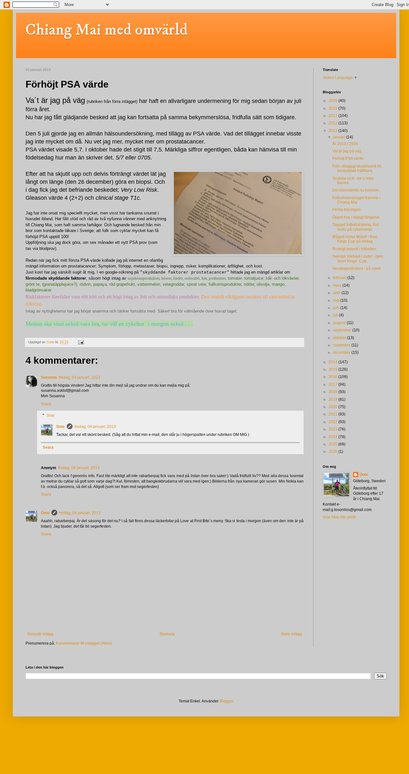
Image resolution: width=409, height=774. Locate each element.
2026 (333, 451)
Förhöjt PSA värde (348, 158)
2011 (333, 115)
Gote (60, 426)
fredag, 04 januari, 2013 (79, 377)
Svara (46, 404)
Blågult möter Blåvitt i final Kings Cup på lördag (354, 239)
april (337, 292)
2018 (333, 392)
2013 (333, 130)
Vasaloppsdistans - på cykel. (357, 268)
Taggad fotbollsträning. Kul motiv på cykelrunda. (355, 226)
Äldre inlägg (291, 634)
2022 (333, 422)
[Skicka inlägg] (80, 342)
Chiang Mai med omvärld (107, 30)
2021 (333, 414)
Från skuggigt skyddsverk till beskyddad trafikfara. (356, 168)
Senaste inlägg (40, 634)
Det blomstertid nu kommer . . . (358, 190)
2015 (333, 369)
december (342, 352)
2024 (333, 437)
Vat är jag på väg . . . (349, 151)
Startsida (167, 634)
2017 (333, 384)
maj (336, 300)
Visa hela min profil (339, 517)
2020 (333, 407)
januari (339, 137)
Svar (51, 415)
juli (336, 315)
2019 (333, 399)
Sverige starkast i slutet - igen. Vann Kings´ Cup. (358, 258)
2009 (333, 100)
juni (336, 308)
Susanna (49, 377)
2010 (333, 108)
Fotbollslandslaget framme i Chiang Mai (356, 200)
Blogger (226, 701)
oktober (340, 338)
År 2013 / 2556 (345, 144)
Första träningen (346, 209)
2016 (333, 377)
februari (340, 277)
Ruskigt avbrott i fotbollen (354, 249)
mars (338, 285)
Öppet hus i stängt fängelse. (356, 217)
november (342, 345)
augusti (340, 323)
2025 (333, 444)
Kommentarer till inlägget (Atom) (84, 643)
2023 (333, 429)
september (342, 330)
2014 (333, 362)
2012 (333, 123)
